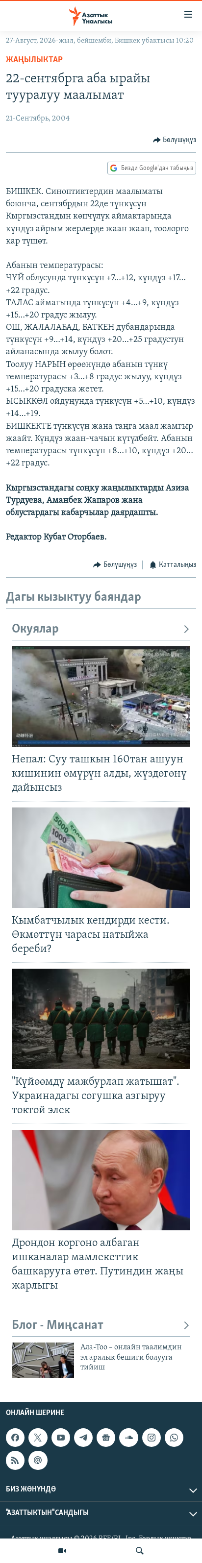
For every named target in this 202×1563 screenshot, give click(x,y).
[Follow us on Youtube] (60, 1437)
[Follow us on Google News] (106, 1437)
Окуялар (35, 629)
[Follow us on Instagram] (151, 1437)
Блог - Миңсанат (57, 1325)
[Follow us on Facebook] (15, 1437)
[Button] (175, 140)
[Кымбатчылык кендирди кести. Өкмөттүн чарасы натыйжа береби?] (101, 857)
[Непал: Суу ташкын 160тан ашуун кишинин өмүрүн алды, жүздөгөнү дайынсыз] (101, 696)
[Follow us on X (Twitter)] (37, 1437)
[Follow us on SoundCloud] (128, 1437)
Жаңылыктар (34, 60)
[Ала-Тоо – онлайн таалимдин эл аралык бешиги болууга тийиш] (43, 1360)
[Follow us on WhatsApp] (174, 1437)
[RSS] (15, 1460)
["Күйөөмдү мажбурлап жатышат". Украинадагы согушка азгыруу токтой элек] (101, 1019)
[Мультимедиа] (62, 1551)
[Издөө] (139, 1551)
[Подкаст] (37, 1460)
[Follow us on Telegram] (83, 1437)
